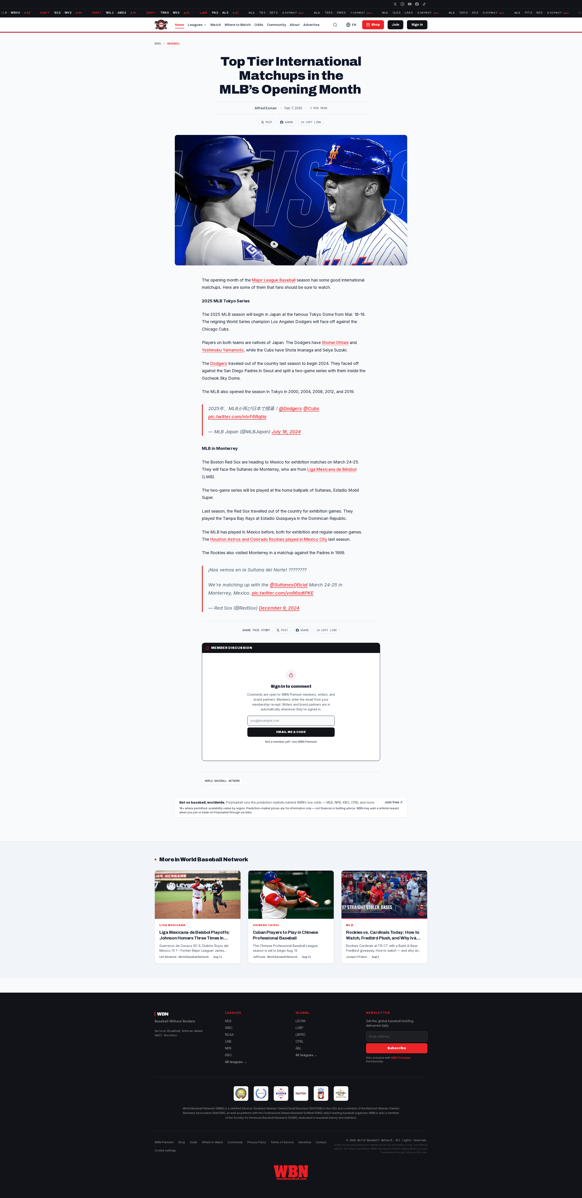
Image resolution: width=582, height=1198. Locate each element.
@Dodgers (290, 408)
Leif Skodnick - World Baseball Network (184, 957)
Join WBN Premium (304, 741)
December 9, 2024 (279, 608)
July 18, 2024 (286, 431)
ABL (298, 1048)
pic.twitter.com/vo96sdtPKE (283, 593)
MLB (228, 1021)
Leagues (195, 25)
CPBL (300, 1041)
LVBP (299, 1028)
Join (395, 24)
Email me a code (291, 732)
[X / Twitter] (395, 4)
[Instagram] (402, 4)
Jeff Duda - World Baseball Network (275, 957)
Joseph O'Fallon (356, 957)
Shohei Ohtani (335, 342)
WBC (229, 1028)
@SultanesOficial (289, 585)
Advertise (311, 25)
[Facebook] (417, 4)
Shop (181, 1142)
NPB (228, 1048)
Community (276, 25)
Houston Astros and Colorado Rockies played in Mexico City (268, 539)
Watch (215, 25)
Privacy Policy (256, 1142)
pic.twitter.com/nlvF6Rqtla (237, 416)
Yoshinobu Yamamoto (223, 350)
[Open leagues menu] (205, 24)
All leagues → (236, 1062)
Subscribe (396, 1048)
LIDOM (300, 1021)
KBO (228, 1055)
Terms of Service (282, 1142)
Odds (258, 25)
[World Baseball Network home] (291, 1172)
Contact (321, 1142)
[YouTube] (409, 4)
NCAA (229, 1034)
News (179, 25)
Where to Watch (238, 25)
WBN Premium (400, 1057)
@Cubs (311, 408)
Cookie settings (165, 1150)
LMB (228, 1041)
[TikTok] (424, 4)
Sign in (417, 24)
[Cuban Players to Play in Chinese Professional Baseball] (291, 917)
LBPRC (301, 1034)
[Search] (335, 25)
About (295, 25)
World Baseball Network (222, 780)
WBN (162, 1013)
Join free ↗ (393, 802)
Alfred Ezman (266, 108)
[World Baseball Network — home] (161, 25)
